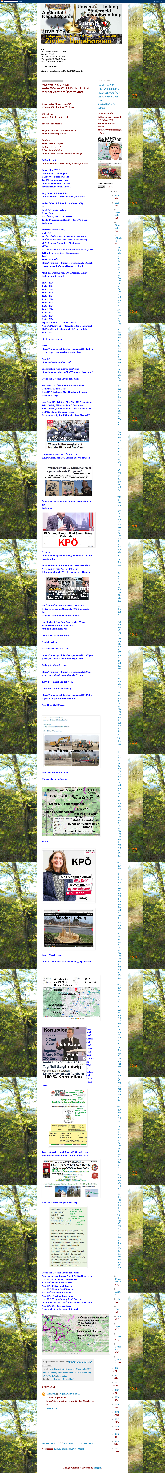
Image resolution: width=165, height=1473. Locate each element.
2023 (117, 1375)
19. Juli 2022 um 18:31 (69, 1393)
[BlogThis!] (45, 1366)
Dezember (118, 214)
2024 (117, 1368)
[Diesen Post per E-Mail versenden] (43, 1366)
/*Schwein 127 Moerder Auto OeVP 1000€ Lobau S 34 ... (119, 706)
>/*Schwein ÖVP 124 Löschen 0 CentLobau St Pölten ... (119, 337)
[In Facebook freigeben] (49, 1366)
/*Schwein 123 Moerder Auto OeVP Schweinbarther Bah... (119, 890)
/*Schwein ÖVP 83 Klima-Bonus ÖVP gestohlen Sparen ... (119, 1075)
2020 (117, 1397)
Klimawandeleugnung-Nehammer (58, 1372)
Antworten (51, 1408)
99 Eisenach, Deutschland (63, 1379)
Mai (120, 1316)
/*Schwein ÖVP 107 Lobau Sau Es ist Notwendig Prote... (119, 1242)
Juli (119, 1298)
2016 (117, 1426)
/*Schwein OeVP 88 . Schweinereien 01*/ (119, 1192)
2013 (117, 1448)
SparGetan (62, 1375)
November (118, 226)
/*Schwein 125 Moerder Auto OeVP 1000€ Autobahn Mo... (119, 767)
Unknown (51, 1393)
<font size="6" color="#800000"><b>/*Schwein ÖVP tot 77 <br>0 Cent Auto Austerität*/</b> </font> (109, 96)
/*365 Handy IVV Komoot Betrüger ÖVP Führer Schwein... (119, 525)
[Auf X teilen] (47, 1366)
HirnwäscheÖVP (83, 1369)
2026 (117, 195)
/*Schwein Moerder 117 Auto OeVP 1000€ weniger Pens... (119, 1013)
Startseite (68, 1443)
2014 (117, 1441)
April (118, 1326)
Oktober (118, 239)
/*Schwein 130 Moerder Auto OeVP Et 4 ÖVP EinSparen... (119, 276)
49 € (51, 1369)
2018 (117, 1412)
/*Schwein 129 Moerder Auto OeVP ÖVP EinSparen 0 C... (119, 462)
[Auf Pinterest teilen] (51, 1366)
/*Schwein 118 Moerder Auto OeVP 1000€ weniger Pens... (119, 951)
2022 (117, 1382)
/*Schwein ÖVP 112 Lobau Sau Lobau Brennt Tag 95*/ (119, 398)
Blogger (97, 1467)
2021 (117, 1390)
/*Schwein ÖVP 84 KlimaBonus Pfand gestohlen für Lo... (119, 648)
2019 (117, 1404)
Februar (118, 1348)
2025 (117, 202)
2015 (117, 1433)
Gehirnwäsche (68, 1369)
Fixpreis (57, 1369)
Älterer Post (87, 1443)
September (118, 1280)
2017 (117, 1419)
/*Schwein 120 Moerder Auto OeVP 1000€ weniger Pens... (119, 829)
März (118, 1336)
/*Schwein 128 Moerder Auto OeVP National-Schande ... (119, 588)
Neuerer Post (48, 1443)
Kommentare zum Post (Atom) (69, 1448)
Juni (117, 1309)
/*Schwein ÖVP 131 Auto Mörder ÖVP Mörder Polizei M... (119, 1138)
